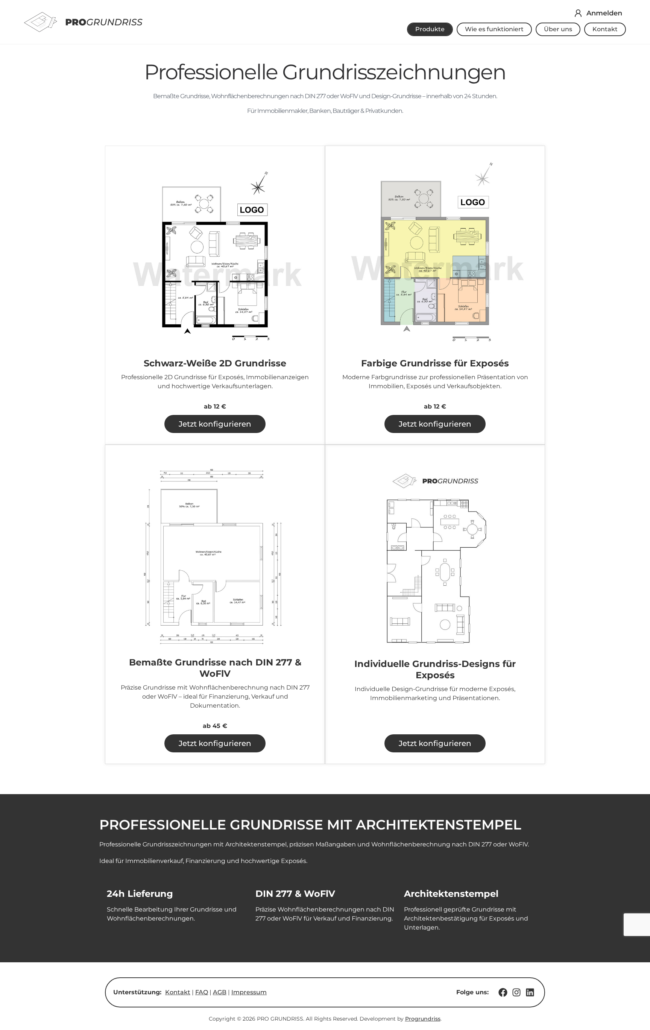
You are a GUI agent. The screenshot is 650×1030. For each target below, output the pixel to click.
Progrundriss (422, 1018)
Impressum (249, 992)
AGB (219, 992)
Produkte (430, 29)
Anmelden (604, 13)
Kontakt (605, 29)
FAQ (201, 992)
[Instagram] (516, 992)
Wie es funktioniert (494, 29)
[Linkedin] (530, 992)
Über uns (558, 29)
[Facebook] (503, 992)
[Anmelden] (578, 13)
